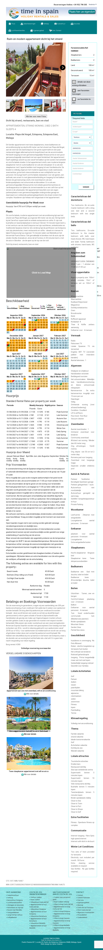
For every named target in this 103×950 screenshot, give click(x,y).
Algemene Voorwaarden (85, 912)
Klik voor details (33, 694)
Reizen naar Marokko (14, 910)
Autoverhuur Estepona (15, 900)
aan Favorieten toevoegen (80, 92)
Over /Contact (56, 30)
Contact (80, 895)
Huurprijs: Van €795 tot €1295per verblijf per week (25, 206)
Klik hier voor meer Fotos (36, 116)
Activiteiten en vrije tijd (15, 908)
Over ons (80, 900)
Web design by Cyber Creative (51, 944)
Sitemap (80, 905)
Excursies (76, 24)
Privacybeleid (82, 915)
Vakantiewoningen (29, 24)
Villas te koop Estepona (62, 911)
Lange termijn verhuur (14, 915)
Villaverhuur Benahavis (39, 916)
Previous (9, 67)
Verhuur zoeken (36, 897)
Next (63, 67)
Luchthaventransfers (18, 30)
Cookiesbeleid (82, 917)
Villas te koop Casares (62, 918)
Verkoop (46, 24)
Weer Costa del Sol (84, 910)
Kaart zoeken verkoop (61, 902)
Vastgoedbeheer (13, 912)
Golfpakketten (12, 917)
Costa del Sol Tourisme (85, 908)
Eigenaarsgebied (38, 30)
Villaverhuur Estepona (38, 909)
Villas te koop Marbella (62, 925)
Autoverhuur (61, 24)
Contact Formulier (83, 898)
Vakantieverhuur (13, 895)
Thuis (13, 24)
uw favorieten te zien (81, 101)
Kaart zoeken (35, 900)
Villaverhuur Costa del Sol (39, 902)
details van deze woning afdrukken (81, 83)
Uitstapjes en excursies (15, 905)
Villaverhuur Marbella (38, 923)
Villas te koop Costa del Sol (63, 904)
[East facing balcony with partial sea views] (36, 69)
